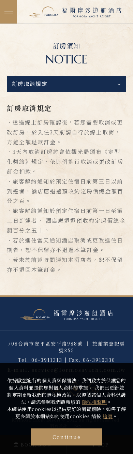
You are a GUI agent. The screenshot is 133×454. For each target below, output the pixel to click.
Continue (67, 437)
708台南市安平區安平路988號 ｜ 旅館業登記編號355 (66, 347)
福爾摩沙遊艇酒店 (75, 11)
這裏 (108, 416)
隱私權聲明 (94, 401)
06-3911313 (46, 359)
